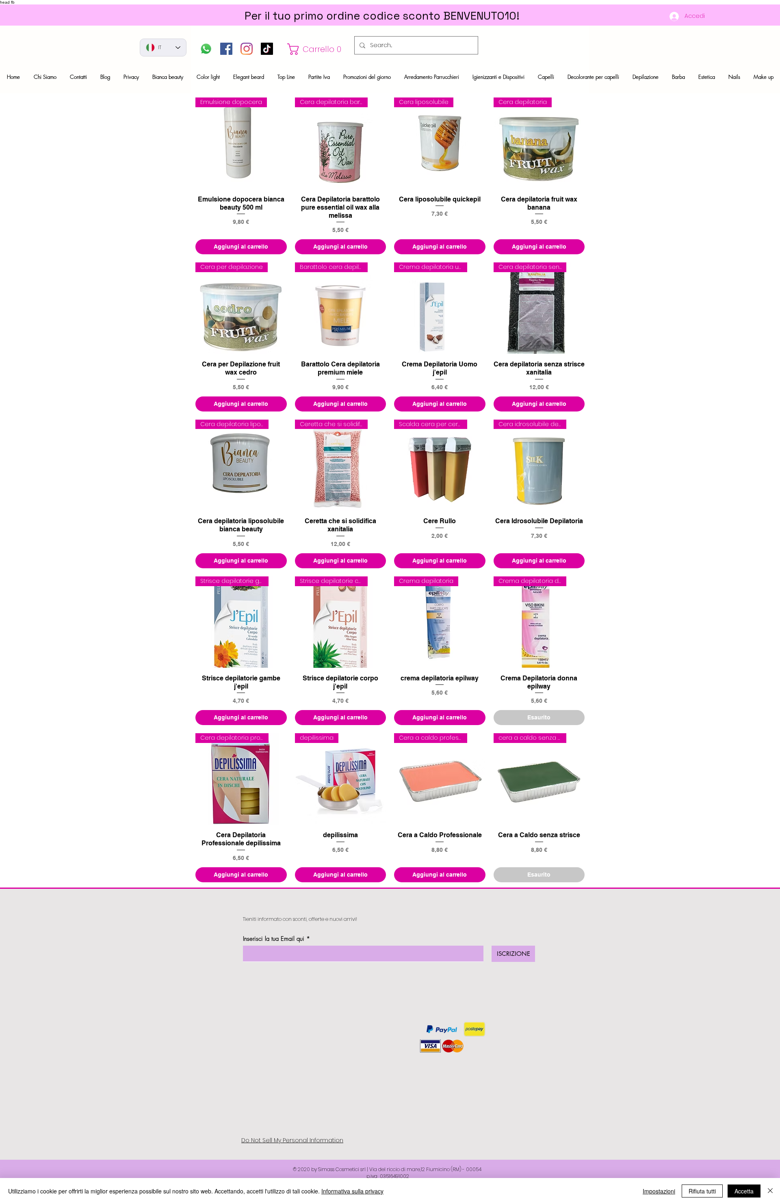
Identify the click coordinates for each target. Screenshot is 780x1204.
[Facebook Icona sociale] (226, 49)
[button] (316, 49)
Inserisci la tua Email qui (273, 939)
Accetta (744, 1191)
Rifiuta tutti (702, 1191)
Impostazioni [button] (659, 1191)
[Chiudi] (770, 1191)
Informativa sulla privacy (352, 1191)
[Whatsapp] (206, 49)
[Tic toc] (267, 49)
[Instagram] (246, 49)
